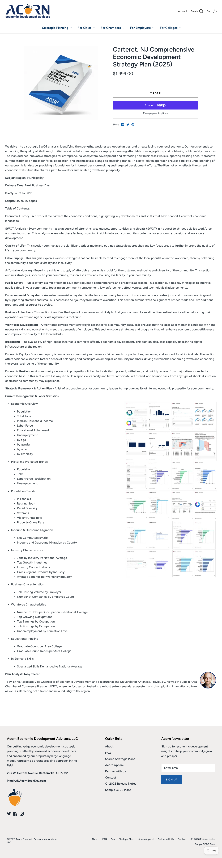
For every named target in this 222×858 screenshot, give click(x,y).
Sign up (171, 779)
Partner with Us (115, 771)
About (109, 746)
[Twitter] (9, 814)
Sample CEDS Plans (118, 790)
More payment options (155, 113)
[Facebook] (15, 814)
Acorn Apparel (114, 765)
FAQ (108, 752)
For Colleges (168, 28)
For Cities (84, 28)
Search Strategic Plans (120, 759)
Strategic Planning (55, 28)
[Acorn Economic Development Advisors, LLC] (27, 11)
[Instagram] (22, 814)
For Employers (140, 28)
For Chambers (111, 28)
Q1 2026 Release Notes (120, 783)
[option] (61, 83)
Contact (110, 777)
